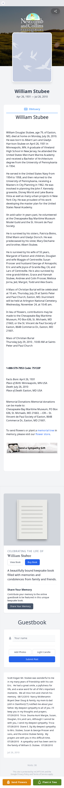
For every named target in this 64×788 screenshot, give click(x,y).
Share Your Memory (20, 606)
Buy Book (32, 562)
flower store (43, 434)
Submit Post (32, 659)
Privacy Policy (23, 774)
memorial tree (45, 430)
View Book (15, 562)
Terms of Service (40, 774)
